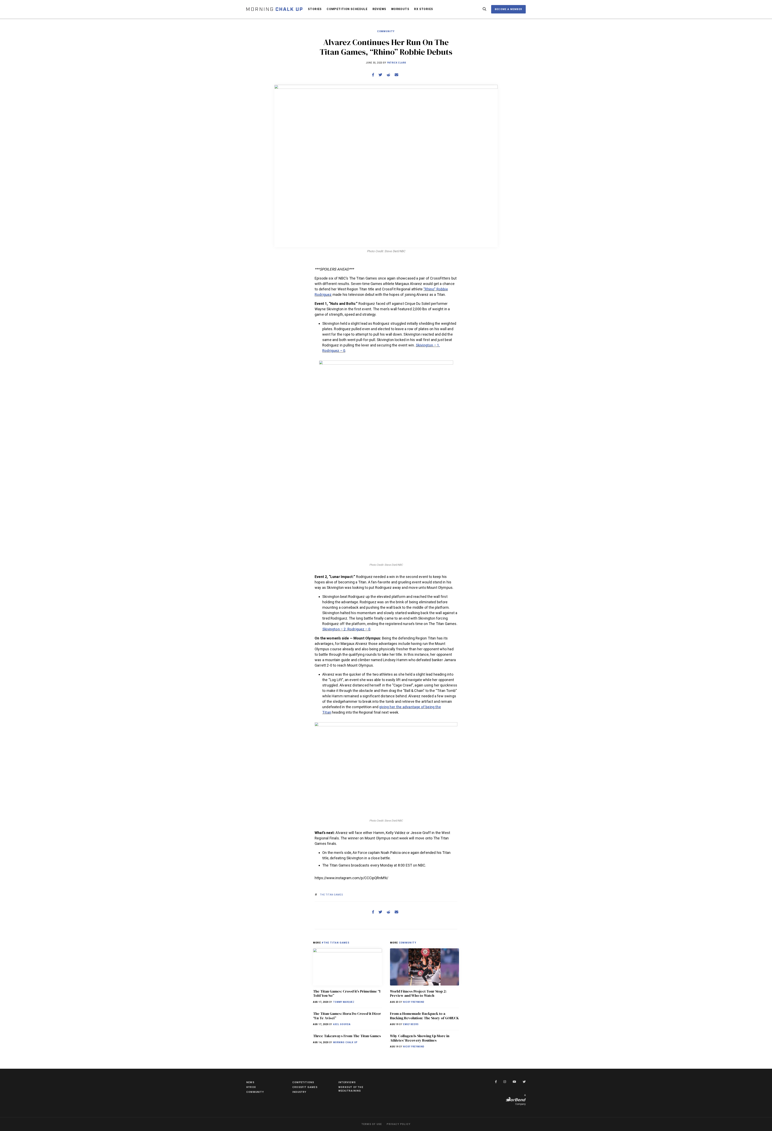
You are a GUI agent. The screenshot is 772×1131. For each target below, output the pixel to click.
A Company (520, 1099)
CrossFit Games (304, 1087)
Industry (299, 1092)
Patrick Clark (396, 62)
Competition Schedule (347, 9)
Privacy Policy (399, 1124)
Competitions (303, 1082)
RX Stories (423, 9)
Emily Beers (410, 1024)
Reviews (379, 9)
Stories (315, 9)
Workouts (400, 9)
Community (386, 31)
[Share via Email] (396, 75)
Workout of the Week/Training (350, 1089)
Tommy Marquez (343, 1002)
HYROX (251, 1087)
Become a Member (508, 9)
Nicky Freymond (413, 1002)
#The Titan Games (335, 942)
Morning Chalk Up (345, 1042)
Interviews (347, 1082)
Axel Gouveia (342, 1024)
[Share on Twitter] (380, 75)
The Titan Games (331, 894)
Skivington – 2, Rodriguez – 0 (346, 629)
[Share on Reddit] (388, 75)
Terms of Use (371, 1124)
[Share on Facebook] (373, 75)
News (250, 1082)
